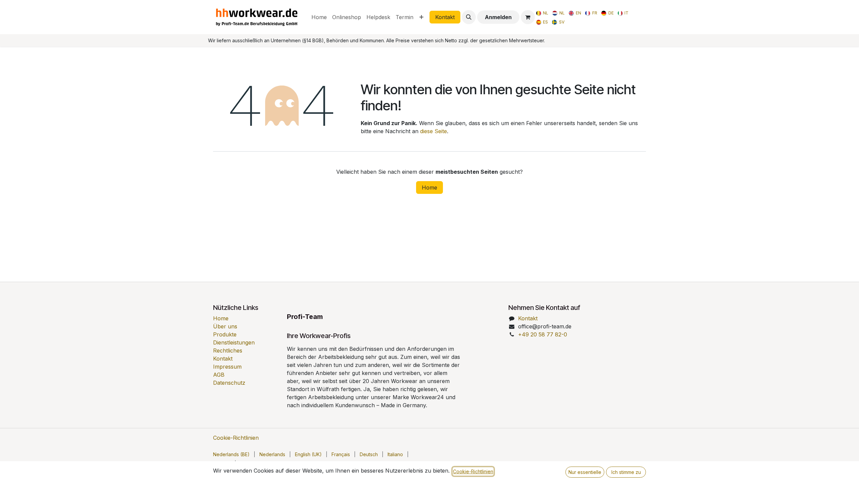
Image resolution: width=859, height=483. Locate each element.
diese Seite (433, 131)
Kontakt (445, 17)
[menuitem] (319, 17)
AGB (218, 374)
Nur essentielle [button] (584, 472)
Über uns (225, 326)
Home (429, 187)
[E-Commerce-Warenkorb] (528, 17)
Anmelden (498, 17)
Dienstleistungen (234, 342)
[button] (469, 17)
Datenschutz (229, 382)
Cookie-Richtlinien (236, 437)
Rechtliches (227, 350)
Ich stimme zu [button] (626, 472)
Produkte (225, 334)
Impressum (227, 366)
